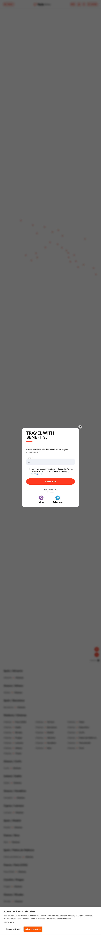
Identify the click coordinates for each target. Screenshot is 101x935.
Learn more (9, 922)
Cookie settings (13, 929)
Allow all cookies (33, 929)
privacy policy (36, 474)
